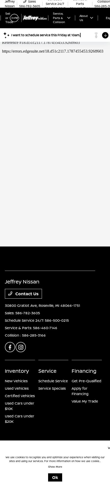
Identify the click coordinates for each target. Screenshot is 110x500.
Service (47, 370)
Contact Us (26, 294)
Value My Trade (85, 401)
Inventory (17, 370)
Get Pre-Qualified (86, 380)
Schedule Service (53, 380)
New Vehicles (16, 380)
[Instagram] (21, 347)
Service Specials (52, 388)
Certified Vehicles (20, 395)
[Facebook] (10, 347)
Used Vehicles (17, 388)
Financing (84, 370)
